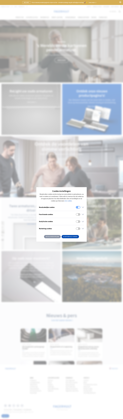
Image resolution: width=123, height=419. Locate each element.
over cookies (68, 201)
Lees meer (92, 2)
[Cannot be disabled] (78, 207)
